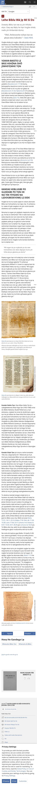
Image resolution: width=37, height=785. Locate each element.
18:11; (8, 520)
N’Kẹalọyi (6, 781)
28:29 (15, 525)
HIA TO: (4, 11)
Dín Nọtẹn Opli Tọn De (9, 721)
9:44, (25, 520)
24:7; (11, 525)
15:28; (4, 523)
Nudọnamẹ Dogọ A (7, 6)
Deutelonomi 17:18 (15, 84)
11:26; (32, 520)
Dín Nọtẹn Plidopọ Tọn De (10, 725)
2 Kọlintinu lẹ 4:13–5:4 (21, 623)
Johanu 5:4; (23, 523)
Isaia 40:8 (29, 37)
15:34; (7, 525)
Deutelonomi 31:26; (9, 91)
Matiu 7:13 (27, 555)
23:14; (12, 520)
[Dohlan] (30, 7)
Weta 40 (4, 341)
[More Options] (34, 7)
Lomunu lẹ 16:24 (26, 525)
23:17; (16, 523)
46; (28, 520)
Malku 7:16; (19, 520)
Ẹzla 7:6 (16, 98)
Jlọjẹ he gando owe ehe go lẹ (10, 654)
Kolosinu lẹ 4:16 (26, 160)
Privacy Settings (9, 776)
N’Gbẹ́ (14, 781)
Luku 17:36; (10, 523)
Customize (23, 781)
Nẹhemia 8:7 (20, 91)
